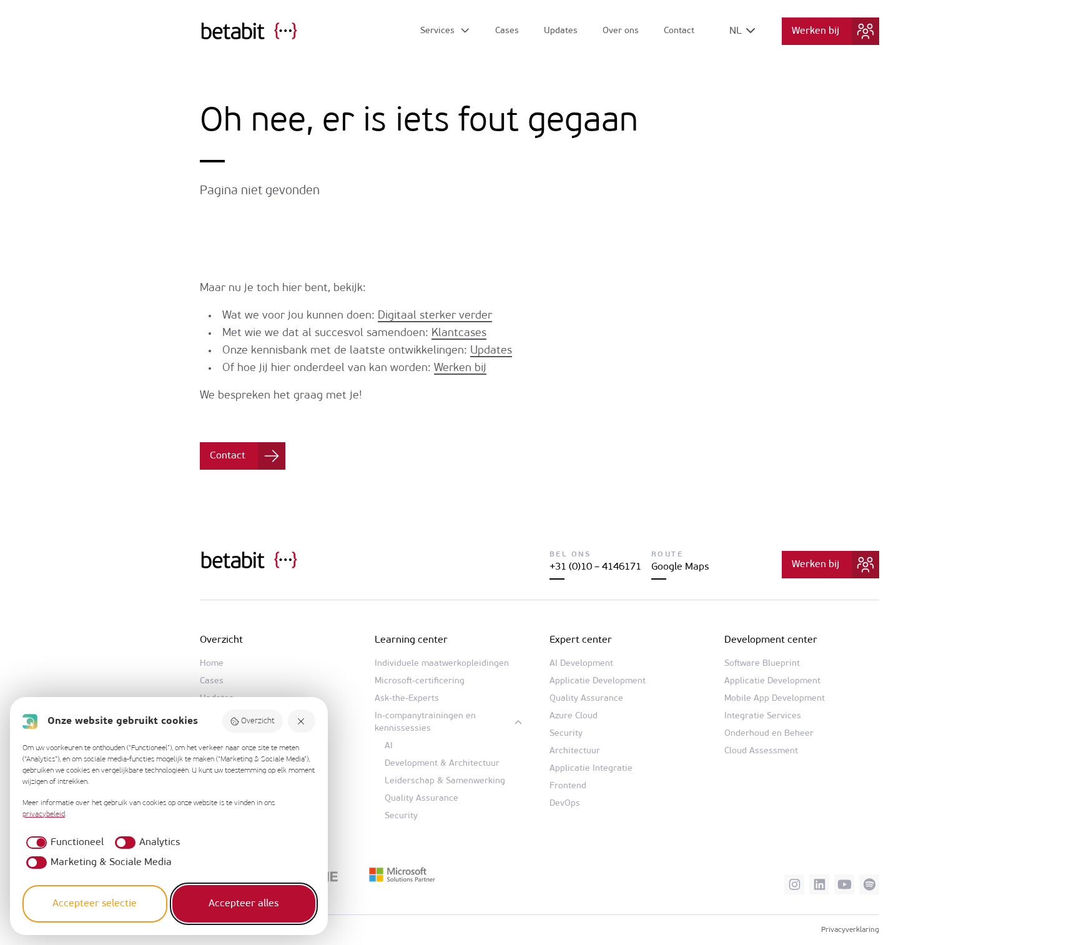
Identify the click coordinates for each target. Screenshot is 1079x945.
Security (401, 816)
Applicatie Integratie (591, 768)
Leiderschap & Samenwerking (445, 781)
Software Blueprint (762, 663)
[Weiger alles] (301, 721)
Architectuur (574, 751)
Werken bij (815, 31)
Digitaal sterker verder (435, 316)
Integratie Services (762, 716)
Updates (561, 31)
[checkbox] (63, 842)
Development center (770, 640)
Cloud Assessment (761, 751)
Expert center (580, 640)
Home (212, 663)
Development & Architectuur (442, 763)
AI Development (581, 663)
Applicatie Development (597, 681)
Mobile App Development (774, 698)
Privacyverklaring (850, 930)
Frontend (567, 786)
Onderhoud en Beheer (769, 733)
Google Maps (680, 567)
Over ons (621, 31)
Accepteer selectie (94, 904)
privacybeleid (43, 814)
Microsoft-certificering (420, 681)
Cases (507, 31)
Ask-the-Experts (407, 698)
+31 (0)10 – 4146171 (595, 567)
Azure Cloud (573, 716)
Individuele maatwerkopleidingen (442, 663)
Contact (679, 31)
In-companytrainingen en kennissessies (425, 722)
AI (389, 746)
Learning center (411, 640)
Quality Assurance (421, 798)
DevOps (564, 803)
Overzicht (258, 721)
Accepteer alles (243, 904)
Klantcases (458, 333)
